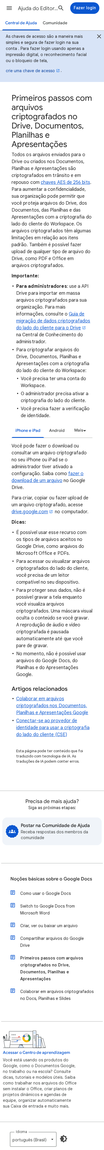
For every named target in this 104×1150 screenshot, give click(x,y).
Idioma (21, 1132)
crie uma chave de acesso (30, 70)
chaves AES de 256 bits (65, 182)
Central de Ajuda (21, 22)
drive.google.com (30, 512)
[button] (9, 8)
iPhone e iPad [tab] (27, 430)
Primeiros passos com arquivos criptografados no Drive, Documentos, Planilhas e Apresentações (51, 968)
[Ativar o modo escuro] (63, 1139)
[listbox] (79, 430)
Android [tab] (57, 430)
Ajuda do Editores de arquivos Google (39, 8)
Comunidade (55, 22)
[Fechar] (99, 37)
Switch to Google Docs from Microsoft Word (47, 909)
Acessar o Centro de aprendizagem (36, 1052)
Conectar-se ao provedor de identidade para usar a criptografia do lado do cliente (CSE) (53, 728)
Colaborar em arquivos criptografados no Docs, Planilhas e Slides (57, 995)
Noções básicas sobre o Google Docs (51, 879)
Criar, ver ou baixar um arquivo (49, 925)
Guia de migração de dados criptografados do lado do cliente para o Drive (53, 321)
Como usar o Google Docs (45, 893)
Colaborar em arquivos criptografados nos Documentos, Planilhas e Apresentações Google (52, 706)
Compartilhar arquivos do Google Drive (52, 942)
